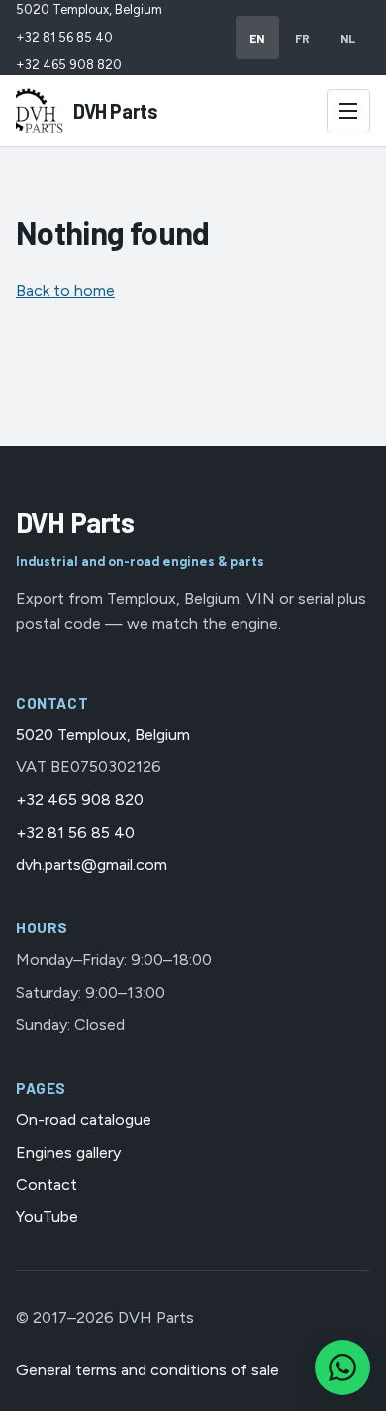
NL (348, 37)
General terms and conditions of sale (147, 1370)
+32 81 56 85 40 (64, 37)
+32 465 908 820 (69, 64)
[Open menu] (348, 110)
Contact (46, 1184)
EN (257, 37)
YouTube (47, 1216)
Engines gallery (68, 1152)
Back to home (65, 290)
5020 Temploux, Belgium (89, 9)
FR (303, 37)
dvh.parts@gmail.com (91, 864)
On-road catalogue (83, 1119)
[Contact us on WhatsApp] (342, 1367)
